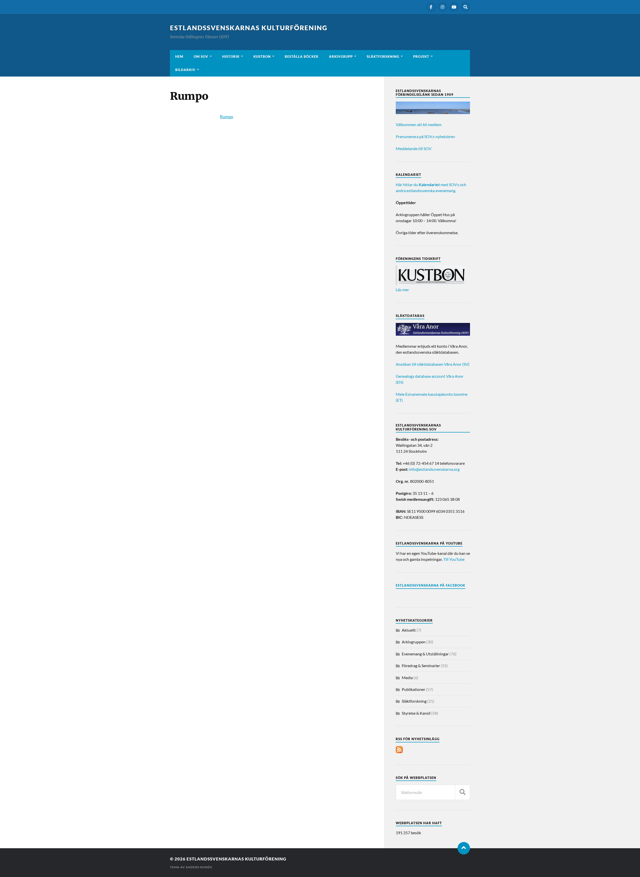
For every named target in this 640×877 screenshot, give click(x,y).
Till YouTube (453, 559)
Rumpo (226, 116)
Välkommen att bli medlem (419, 124)
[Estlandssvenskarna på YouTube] (454, 7)
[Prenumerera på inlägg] (399, 751)
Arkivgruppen (414, 641)
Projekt (421, 57)
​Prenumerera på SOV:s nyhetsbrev (425, 136)
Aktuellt (409, 630)
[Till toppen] (464, 848)
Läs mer (402, 289)
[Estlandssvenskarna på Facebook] (431, 7)
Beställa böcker (301, 57)
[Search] (465, 7)
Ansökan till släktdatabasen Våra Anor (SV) (433, 364)
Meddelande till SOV (414, 148)
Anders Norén (199, 867)
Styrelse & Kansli (416, 713)
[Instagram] (442, 7)
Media (407, 677)
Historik (231, 57)
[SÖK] (462, 792)
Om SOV (201, 57)
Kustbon (262, 57)
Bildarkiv (185, 70)
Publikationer (413, 689)
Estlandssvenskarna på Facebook (430, 585)
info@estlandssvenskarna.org (434, 469)
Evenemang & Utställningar (425, 653)
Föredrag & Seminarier (421, 665)
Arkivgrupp (341, 57)
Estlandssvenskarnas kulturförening (249, 28)
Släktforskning (383, 57)
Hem (179, 57)
